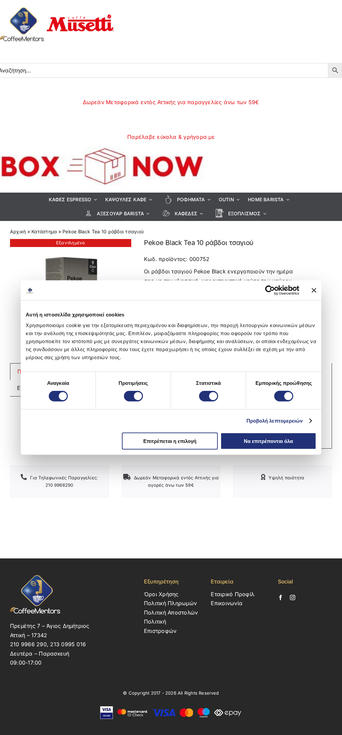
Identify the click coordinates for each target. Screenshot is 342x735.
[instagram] (292, 597)
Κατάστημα (44, 231)
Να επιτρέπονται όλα (268, 441)
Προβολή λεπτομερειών (274, 421)
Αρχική (18, 231)
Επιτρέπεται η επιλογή (169, 441)
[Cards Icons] (171, 709)
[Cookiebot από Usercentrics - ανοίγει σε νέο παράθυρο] (270, 290)
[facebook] (280, 597)
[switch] (133, 396)
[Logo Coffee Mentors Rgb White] (35, 577)
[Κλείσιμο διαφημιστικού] (314, 290)
